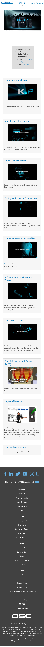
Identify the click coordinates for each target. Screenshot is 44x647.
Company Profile (22, 498)
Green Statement (22, 608)
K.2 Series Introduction (16, 80)
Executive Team (22, 506)
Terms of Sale (22, 579)
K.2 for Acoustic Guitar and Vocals (18, 278)
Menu (22, 3)
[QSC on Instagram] (32, 473)
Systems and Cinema (22, 529)
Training (22, 564)
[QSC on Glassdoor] (38, 473)
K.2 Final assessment (15, 447)
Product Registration (22, 560)
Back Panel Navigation (16, 121)
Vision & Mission (22, 502)
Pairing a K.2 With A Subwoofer (21, 198)
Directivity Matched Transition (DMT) (19, 362)
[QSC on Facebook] (5, 473)
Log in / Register (36, 3)
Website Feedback (22, 537)
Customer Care (22, 552)
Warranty (22, 556)
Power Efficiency (13, 401)
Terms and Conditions (22, 575)
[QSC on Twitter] (17, 473)
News (22, 510)
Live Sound (22, 525)
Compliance (22, 596)
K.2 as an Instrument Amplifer (19, 238)
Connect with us (22, 533)
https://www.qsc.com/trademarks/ (21, 641)
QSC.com (25, 64)
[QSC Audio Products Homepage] (22, 616)
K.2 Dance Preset (13, 320)
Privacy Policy (22, 583)
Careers (22, 493)
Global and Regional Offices (22, 520)
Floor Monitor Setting (15, 160)
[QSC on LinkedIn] (11, 473)
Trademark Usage (22, 600)
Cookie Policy (22, 587)
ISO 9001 (22, 604)
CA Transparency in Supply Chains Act (22, 591)
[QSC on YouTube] (25, 473)
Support (22, 548)
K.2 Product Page (26, 61)
